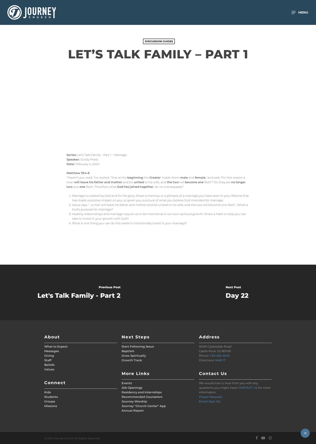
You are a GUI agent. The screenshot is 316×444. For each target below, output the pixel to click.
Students (51, 397)
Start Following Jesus (138, 346)
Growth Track (132, 360)
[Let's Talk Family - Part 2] (79, 292)
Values (49, 369)
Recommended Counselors (142, 397)
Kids (47, 392)
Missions (50, 406)
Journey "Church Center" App (144, 406)
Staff (47, 360)
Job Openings (132, 387)
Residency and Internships (142, 392)
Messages (51, 351)
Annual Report (133, 410)
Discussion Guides (159, 41)
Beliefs (49, 365)
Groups (49, 401)
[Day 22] (237, 292)
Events (127, 383)
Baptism (128, 351)
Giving (49, 355)
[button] (301, 12)
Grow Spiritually (134, 355)
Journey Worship (134, 401)
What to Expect (56, 346)
